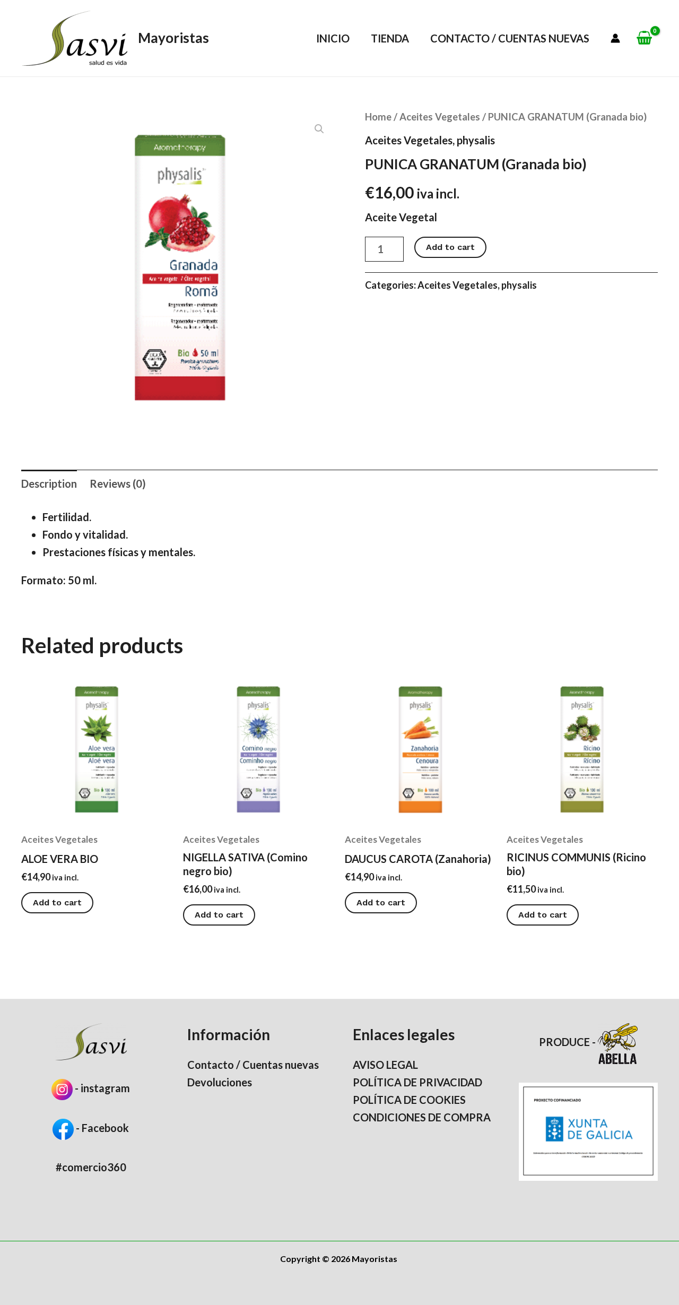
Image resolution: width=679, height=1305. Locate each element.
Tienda (390, 38)
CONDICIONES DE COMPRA (422, 1117)
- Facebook (101, 1127)
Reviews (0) (118, 483)
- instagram (102, 1088)
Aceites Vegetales (439, 117)
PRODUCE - (568, 1041)
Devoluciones (219, 1082)
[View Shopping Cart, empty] (644, 38)
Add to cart (450, 247)
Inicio (333, 38)
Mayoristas (173, 37)
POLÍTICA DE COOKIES (409, 1099)
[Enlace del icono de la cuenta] (615, 38)
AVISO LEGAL (385, 1064)
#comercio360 (91, 1167)
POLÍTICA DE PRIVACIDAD (417, 1082)
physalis (476, 140)
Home (378, 117)
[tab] (49, 484)
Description (49, 483)
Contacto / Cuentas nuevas (509, 38)
